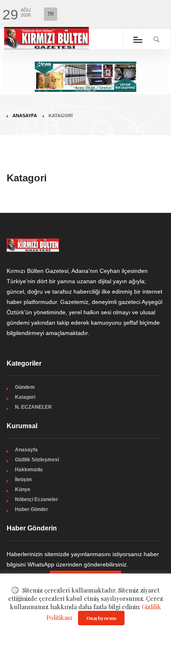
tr (50, 14)
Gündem (25, 387)
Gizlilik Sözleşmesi (37, 460)
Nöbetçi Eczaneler (36, 499)
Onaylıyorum (101, 618)
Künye (22, 489)
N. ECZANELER (33, 407)
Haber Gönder (31, 509)
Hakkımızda (29, 469)
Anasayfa (24, 115)
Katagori (25, 397)
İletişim (23, 479)
